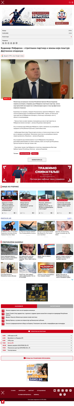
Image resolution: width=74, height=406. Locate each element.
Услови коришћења (24, 394)
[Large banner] (37, 17)
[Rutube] (70, 390)
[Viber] (64, 394)
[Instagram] (62, 390)
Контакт (31, 390)
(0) (37, 160)
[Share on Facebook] (6, 43)
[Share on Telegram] (8, 43)
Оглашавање (41, 390)
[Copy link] (3, 43)
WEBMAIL (36, 394)
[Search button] (70, 2)
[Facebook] (59, 390)
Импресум (22, 390)
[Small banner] (37, 292)
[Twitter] (66, 390)
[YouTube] (55, 390)
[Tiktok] (60, 394)
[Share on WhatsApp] (14, 43)
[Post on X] (11, 43)
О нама (13, 390)
